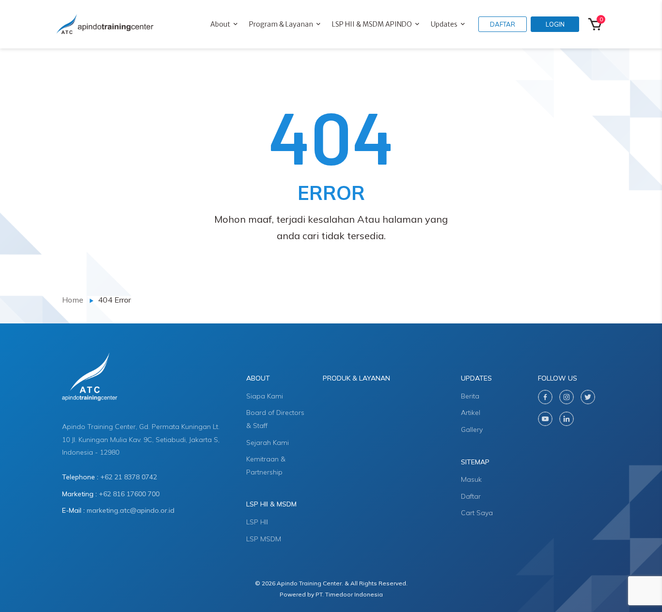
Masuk (471, 479)
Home (72, 300)
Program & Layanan (281, 24)
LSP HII (257, 522)
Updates (444, 24)
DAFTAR (502, 24)
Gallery (472, 429)
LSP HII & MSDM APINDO (372, 24)
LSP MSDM (263, 539)
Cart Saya (477, 512)
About (220, 24)
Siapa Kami (264, 396)
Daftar (471, 496)
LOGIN (555, 24)
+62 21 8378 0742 (128, 477)
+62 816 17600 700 (129, 494)
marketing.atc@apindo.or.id (130, 510)
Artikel (470, 412)
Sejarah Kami (267, 442)
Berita (470, 396)
